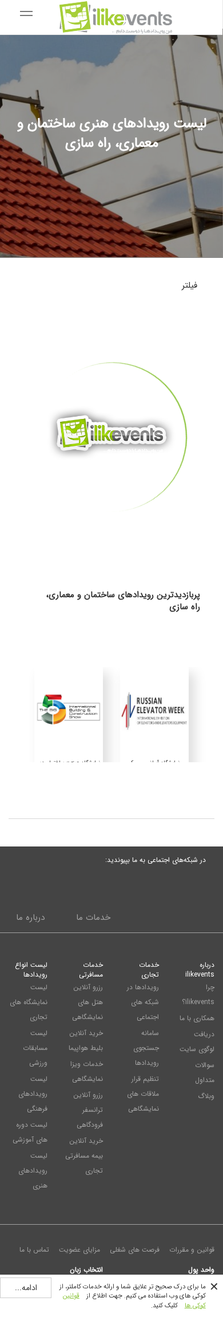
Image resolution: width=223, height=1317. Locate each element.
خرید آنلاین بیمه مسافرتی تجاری (84, 1155)
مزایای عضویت (79, 1249)
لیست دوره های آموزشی (30, 1132)
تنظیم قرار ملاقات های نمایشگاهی (143, 1093)
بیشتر (112, 533)
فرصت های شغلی (135, 1249)
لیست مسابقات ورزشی (35, 1048)
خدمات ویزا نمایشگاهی (86, 1071)
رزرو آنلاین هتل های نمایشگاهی (87, 1002)
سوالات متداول (204, 1072)
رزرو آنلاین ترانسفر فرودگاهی (88, 1109)
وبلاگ (206, 1096)
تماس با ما (34, 1249)
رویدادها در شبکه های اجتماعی (143, 1002)
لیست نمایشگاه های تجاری (28, 1002)
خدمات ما (93, 917)
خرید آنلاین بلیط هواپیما (86, 1040)
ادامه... (26, 1287)
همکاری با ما (197, 1018)
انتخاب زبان (86, 1269)
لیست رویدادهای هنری (32, 1170)
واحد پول (201, 1269)
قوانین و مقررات (191, 1249)
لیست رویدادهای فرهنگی (32, 1093)
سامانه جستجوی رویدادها (146, 1048)
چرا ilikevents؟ (198, 995)
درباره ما (30, 917)
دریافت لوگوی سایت (197, 1042)
